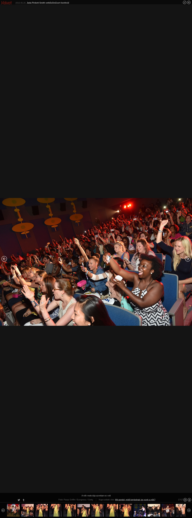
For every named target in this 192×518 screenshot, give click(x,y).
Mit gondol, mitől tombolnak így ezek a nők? (135, 499)
